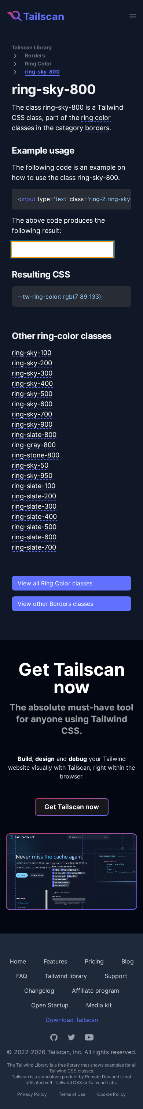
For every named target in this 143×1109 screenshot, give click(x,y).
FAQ (21, 976)
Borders (35, 55)
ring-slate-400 (34, 516)
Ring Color (38, 63)
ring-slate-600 (34, 537)
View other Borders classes (55, 603)
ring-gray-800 (34, 445)
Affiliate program (95, 990)
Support (115, 976)
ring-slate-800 (34, 434)
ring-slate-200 (34, 496)
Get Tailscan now (71, 807)
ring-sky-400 (32, 383)
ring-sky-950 (32, 475)
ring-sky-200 (32, 363)
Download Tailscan (71, 1019)
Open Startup (50, 1005)
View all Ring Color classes (55, 583)
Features (55, 961)
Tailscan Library (32, 47)
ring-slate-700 (34, 547)
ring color (96, 117)
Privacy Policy (32, 1094)
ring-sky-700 (32, 414)
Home (18, 961)
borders (97, 128)
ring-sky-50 (30, 465)
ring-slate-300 (34, 506)
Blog (127, 961)
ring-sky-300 (32, 373)
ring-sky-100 (31, 353)
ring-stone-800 (35, 455)
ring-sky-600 (32, 404)
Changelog (39, 990)
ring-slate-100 (33, 486)
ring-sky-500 (32, 393)
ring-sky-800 (42, 71)
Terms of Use (72, 1094)
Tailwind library (66, 976)
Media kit (99, 1005)
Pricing (94, 961)
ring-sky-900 (32, 424)
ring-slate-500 (34, 527)
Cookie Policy (111, 1094)
